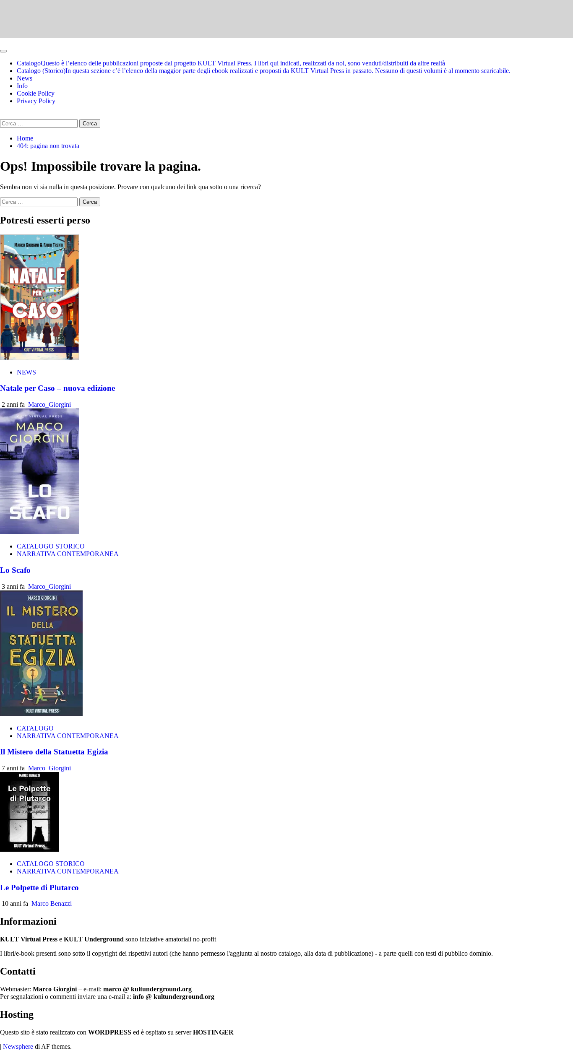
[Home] (2, 41)
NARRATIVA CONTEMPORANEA (68, 553)
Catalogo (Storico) (263, 70)
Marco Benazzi (51, 903)
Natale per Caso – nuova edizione (57, 388)
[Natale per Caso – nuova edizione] (39, 357)
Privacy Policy (36, 100)
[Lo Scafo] (39, 531)
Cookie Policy (36, 93)
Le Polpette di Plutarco (39, 887)
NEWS (26, 372)
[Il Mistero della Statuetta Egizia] (41, 713)
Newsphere (18, 1046)
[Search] (2, 115)
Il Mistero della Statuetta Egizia (54, 751)
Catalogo (231, 63)
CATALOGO (35, 728)
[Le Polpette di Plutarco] (29, 849)
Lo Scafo (15, 570)
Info (22, 85)
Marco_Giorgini (49, 404)
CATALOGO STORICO (51, 546)
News (24, 78)
